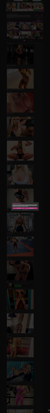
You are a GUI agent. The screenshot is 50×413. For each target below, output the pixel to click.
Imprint (23, 209)
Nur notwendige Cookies (31, 208)
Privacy (25, 209)
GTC (24, 209)
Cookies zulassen (19, 208)
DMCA (26, 209)
